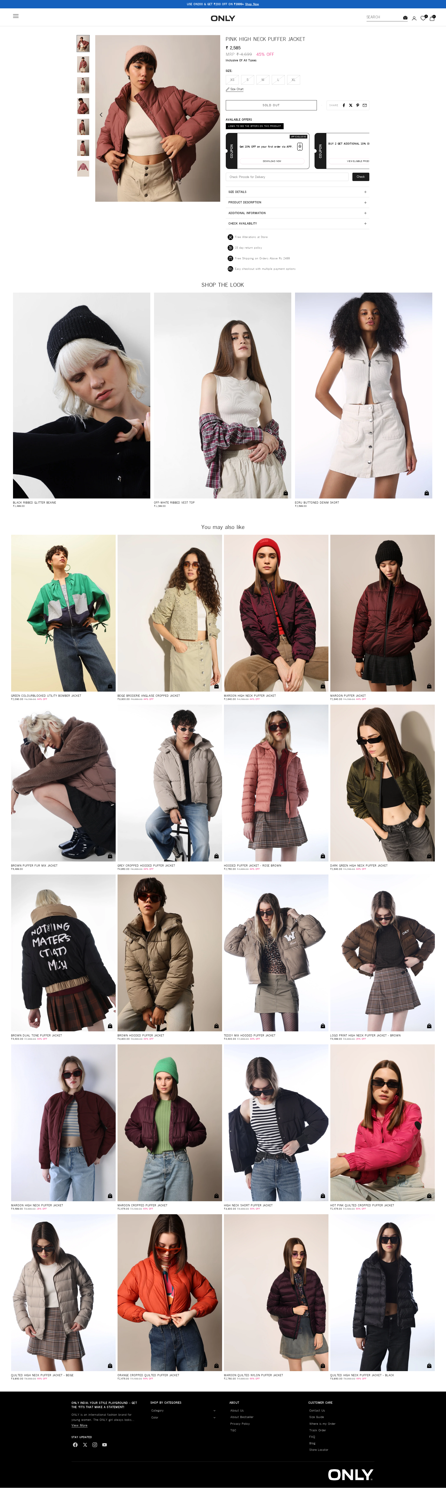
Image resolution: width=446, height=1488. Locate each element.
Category (157, 1410)
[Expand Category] (214, 1411)
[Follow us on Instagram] (95, 1445)
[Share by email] (365, 105)
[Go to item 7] (83, 168)
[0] (423, 18)
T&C (233, 1430)
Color (154, 1417)
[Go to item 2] (83, 64)
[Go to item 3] (83, 85)
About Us (237, 1410)
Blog (312, 1443)
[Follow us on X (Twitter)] (85, 1445)
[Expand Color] (214, 1418)
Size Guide (316, 1417)
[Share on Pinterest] (358, 105)
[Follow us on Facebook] (75, 1445)
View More (80, 1425)
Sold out (271, 105)
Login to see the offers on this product (254, 126)
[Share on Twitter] (351, 105)
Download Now (272, 161)
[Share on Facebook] (344, 105)
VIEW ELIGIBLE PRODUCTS (361, 161)
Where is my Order (322, 1423)
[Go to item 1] (83, 43)
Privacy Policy (240, 1423)
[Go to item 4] (83, 106)
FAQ (312, 1437)
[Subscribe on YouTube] (104, 1445)
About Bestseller (242, 1417)
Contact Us (317, 1410)
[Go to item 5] (83, 126)
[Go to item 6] (83, 147)
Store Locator (318, 1450)
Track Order (317, 1430)
